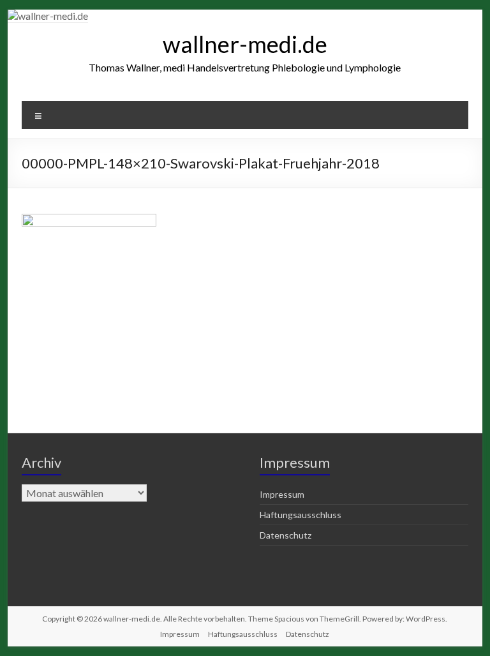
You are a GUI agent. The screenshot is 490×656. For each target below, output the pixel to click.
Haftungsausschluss (300, 514)
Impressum (282, 494)
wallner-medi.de (245, 44)
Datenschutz (285, 535)
